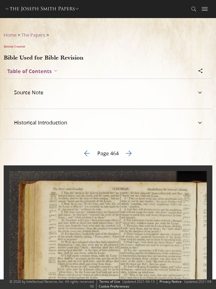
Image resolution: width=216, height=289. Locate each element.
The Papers (33, 35)
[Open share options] (200, 71)
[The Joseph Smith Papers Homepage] (42, 9)
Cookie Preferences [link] (114, 286)
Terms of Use (109, 281)
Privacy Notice (170, 281)
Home (10, 35)
